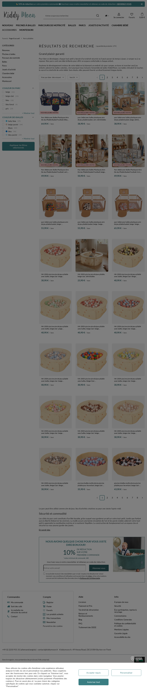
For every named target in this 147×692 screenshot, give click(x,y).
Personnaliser (126, 672)
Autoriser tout (93, 682)
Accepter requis (93, 672)
